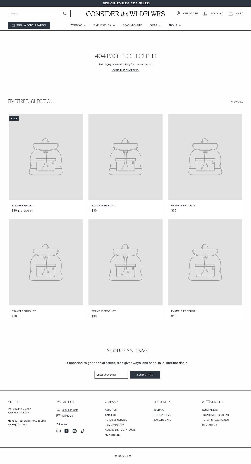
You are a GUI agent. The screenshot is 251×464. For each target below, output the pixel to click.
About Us (111, 410)
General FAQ (210, 410)
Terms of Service (116, 420)
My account (112, 435)
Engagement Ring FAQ (215, 415)
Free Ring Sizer (163, 415)
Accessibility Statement (120, 430)
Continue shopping (125, 70)
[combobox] (39, 13)
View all (237, 101)
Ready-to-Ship (132, 25)
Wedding (76, 25)
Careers (110, 415)
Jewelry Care (162, 420)
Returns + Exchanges (215, 420)
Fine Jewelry (103, 25)
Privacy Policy (114, 425)
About (173, 25)
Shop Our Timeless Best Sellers (126, 3)
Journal (159, 410)
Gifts (154, 25)
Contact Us (209, 425)
